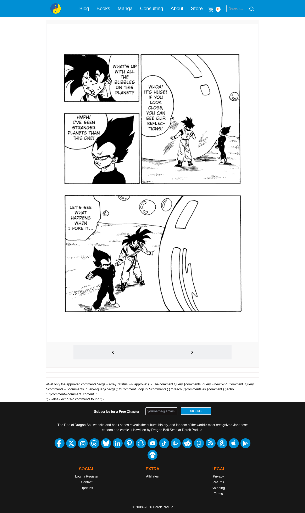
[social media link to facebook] (60, 443)
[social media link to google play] (245, 443)
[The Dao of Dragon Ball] (55, 8)
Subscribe (196, 411)
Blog (84, 8)
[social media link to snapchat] (141, 443)
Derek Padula (163, 507)
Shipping (218, 488)
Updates (87, 488)
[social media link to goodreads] (199, 443)
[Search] (250, 8)
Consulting (151, 8)
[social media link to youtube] (152, 443)
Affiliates (152, 476)
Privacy (218, 476)
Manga (125, 8)
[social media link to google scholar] (152, 455)
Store (197, 8)
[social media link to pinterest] (129, 443)
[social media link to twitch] (176, 443)
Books (103, 8)
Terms (218, 494)
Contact (86, 482)
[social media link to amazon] (222, 443)
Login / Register (86, 476)
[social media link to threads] (94, 443)
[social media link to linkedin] (118, 443)
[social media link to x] (71, 443)
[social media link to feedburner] (211, 443)
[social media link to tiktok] (164, 443)
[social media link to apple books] (234, 443)
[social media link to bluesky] (106, 443)
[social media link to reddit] (187, 443)
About (177, 8)
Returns (218, 482)
